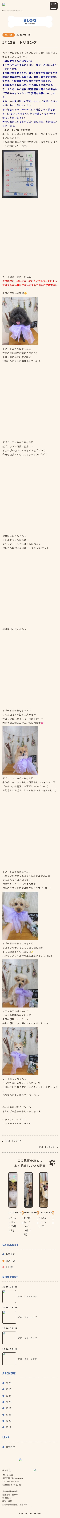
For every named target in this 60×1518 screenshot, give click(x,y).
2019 (8, 1427)
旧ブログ (10, 1447)
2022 (8, 1408)
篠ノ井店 (10, 1260)
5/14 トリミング (46, 1147)
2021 (8, 1414)
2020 (8, 1420)
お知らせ (10, 1254)
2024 (8, 1395)
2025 (8, 1389)
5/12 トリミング (13, 1140)
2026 (8, 1383)
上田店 (9, 1267)
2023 (8, 1402)
